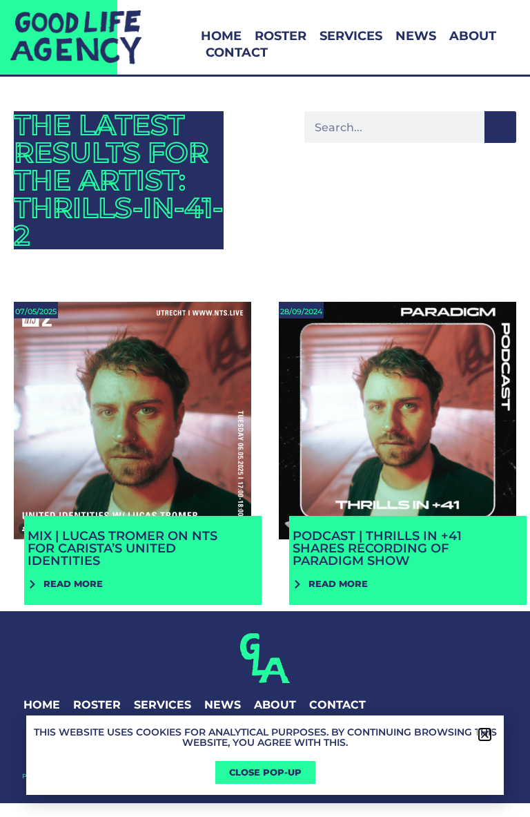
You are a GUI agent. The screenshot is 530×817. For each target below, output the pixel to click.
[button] (485, 734)
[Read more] (132, 449)
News (415, 36)
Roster (280, 36)
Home (221, 36)
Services (351, 36)
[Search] (500, 127)
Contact (237, 52)
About (472, 36)
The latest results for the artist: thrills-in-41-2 (118, 180)
